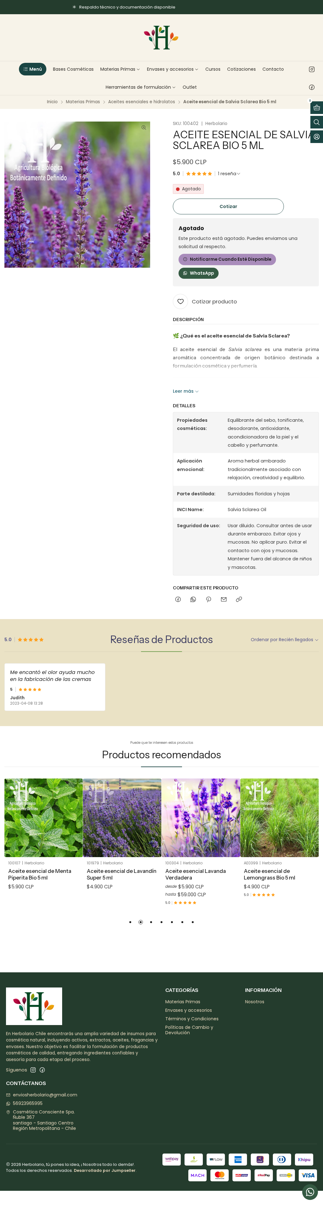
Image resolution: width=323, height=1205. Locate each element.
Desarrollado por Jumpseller (105, 1170)
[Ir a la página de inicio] (161, 37)
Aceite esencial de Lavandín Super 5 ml (121, 874)
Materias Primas (83, 102)
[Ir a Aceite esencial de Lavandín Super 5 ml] (122, 817)
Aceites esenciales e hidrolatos (141, 102)
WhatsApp (202, 273)
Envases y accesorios (188, 1010)
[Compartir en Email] (224, 599)
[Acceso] (316, 136)
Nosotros (254, 1002)
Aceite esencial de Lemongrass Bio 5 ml (269, 874)
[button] (32, 69)
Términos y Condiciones (192, 1019)
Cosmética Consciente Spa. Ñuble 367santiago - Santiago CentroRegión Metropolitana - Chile (44, 1120)
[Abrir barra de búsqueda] (316, 122)
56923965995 (28, 1103)
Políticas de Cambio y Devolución (189, 1030)
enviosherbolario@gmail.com (45, 1095)
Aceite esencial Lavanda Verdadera (195, 874)
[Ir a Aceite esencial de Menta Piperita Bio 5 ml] (43, 817)
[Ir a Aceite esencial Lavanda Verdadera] (201, 817)
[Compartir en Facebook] (178, 599)
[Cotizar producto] (73, 810)
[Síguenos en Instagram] (311, 69)
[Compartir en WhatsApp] (193, 599)
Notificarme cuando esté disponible (230, 259)
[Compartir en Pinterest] (208, 599)
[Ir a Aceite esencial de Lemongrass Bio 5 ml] (279, 817)
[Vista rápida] (73, 826)
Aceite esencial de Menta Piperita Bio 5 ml (39, 874)
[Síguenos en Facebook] (311, 87)
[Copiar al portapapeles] (239, 599)
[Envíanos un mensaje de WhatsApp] (310, 1192)
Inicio (52, 102)
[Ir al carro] (316, 107)
